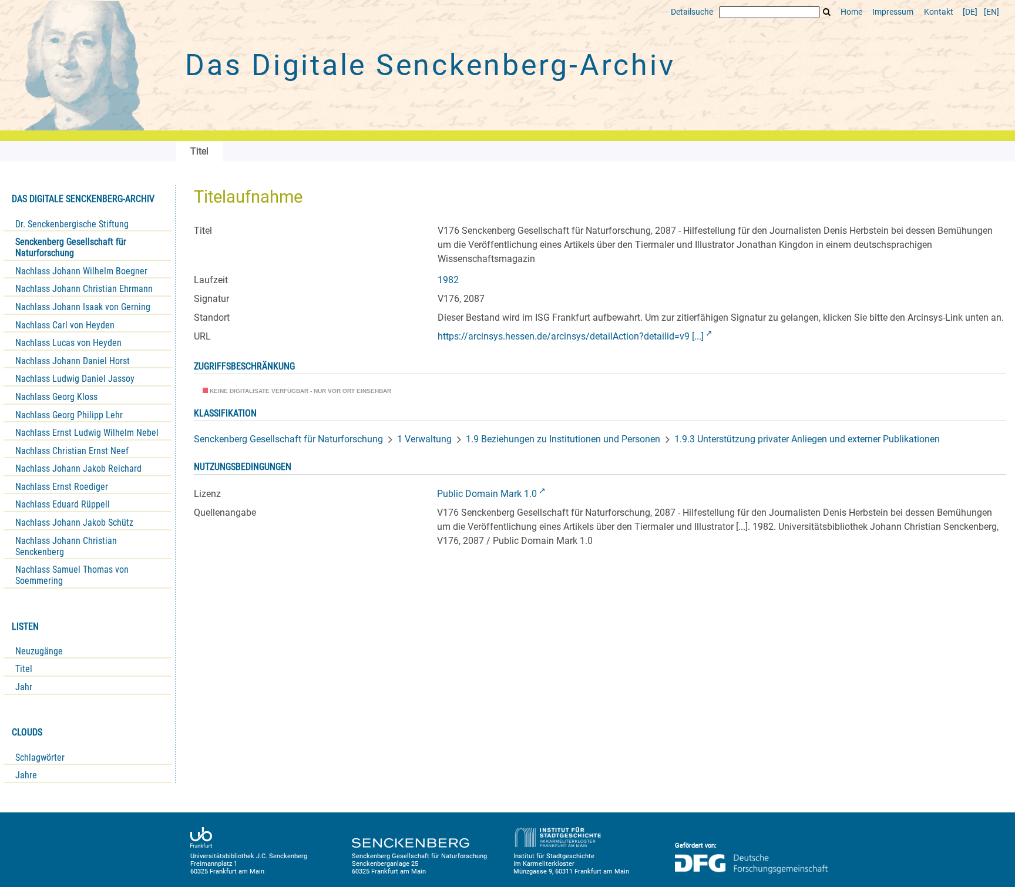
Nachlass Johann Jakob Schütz (74, 522)
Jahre (26, 775)
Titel (23, 668)
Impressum (892, 12)
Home (851, 12)
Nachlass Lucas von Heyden (68, 342)
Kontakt (938, 12)
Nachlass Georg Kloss (56, 396)
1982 (448, 279)
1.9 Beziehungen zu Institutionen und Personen (563, 439)
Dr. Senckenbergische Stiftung (72, 224)
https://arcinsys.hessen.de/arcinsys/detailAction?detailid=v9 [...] (571, 336)
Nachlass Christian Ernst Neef (72, 450)
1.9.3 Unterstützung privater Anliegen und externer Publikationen (807, 439)
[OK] (827, 12)
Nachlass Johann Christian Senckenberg (66, 546)
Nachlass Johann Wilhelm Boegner (81, 271)
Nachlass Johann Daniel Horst (72, 361)
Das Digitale (430, 65)
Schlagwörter (40, 757)
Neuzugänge (39, 651)
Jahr (23, 687)
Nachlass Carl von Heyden (65, 325)
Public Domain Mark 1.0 (487, 493)
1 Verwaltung (424, 439)
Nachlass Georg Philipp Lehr (69, 415)
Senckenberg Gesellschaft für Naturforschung (70, 247)
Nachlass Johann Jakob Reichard (78, 468)
